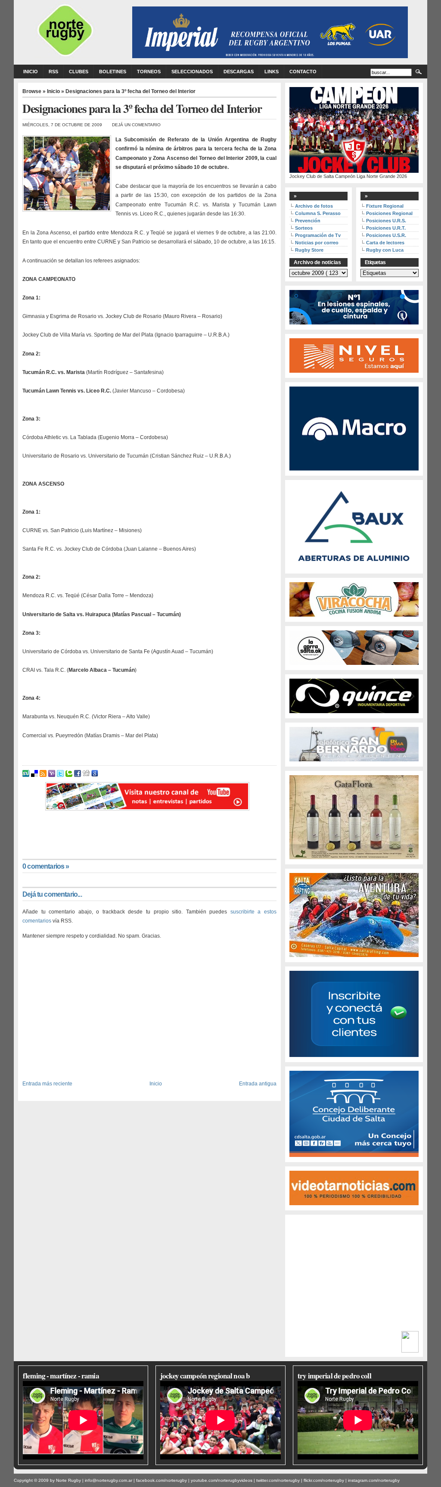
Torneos (149, 71)
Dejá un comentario (136, 124)
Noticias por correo (317, 242)
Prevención (307, 220)
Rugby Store (309, 250)
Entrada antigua (257, 1083)
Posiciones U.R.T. (386, 228)
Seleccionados (192, 71)
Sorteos (304, 228)
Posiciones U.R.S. (386, 220)
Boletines (112, 71)
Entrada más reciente (47, 1083)
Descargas (239, 71)
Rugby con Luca (385, 250)
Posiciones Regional (389, 213)
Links (271, 71)
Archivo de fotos (314, 206)
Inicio (30, 71)
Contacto (303, 71)
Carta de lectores (385, 242)
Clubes (78, 71)
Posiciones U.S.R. (386, 235)
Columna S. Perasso (318, 213)
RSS (53, 71)
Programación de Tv (318, 235)
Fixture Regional (385, 206)
